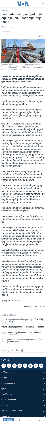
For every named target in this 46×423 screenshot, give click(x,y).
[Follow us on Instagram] (19, 366)
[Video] (20, 420)
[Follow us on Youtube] (14, 366)
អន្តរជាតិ (4, 10)
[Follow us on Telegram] (25, 366)
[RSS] (30, 366)
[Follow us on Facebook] (3, 366)
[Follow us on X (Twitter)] (9, 366)
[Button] (40, 36)
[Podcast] (35, 366)
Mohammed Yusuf (8, 27)
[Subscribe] (41, 366)
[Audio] (29, 420)
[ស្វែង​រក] (39, 420)
